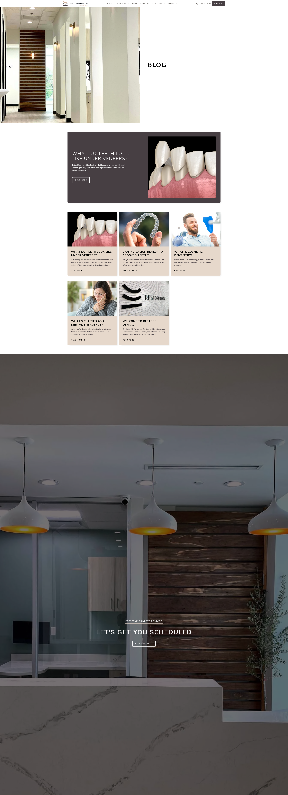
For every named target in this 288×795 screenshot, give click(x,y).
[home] (75, 3)
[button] (123, 3)
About (110, 3)
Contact (172, 3)
